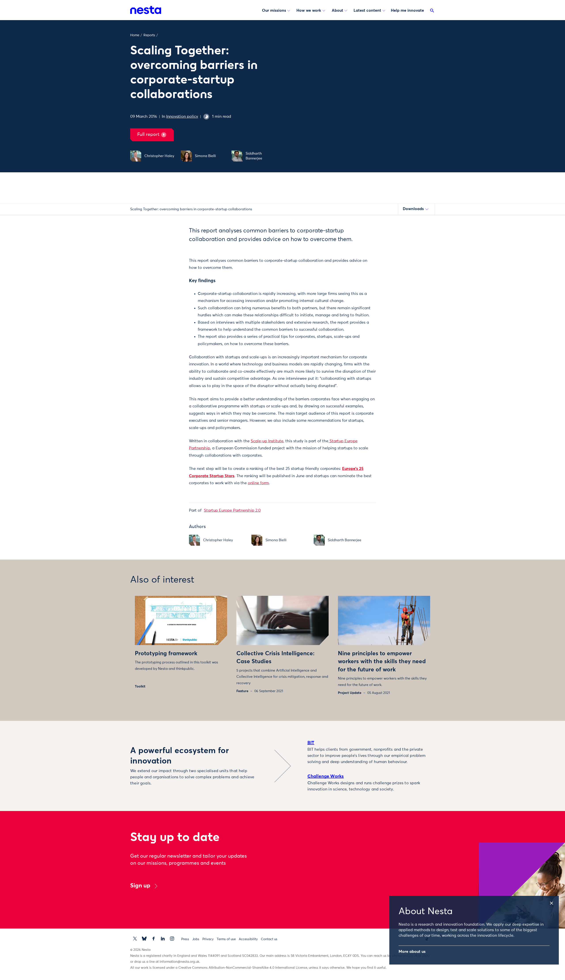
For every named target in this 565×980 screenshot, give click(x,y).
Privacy (208, 939)
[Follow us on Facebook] (153, 938)
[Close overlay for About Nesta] (554, 902)
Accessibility (248, 939)
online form (258, 483)
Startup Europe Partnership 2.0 (232, 511)
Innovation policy (182, 117)
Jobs (195, 939)
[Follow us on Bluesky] (144, 938)
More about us (412, 952)
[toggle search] (432, 11)
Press (185, 939)
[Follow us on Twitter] (135, 938)
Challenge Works (325, 776)
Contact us (269, 939)
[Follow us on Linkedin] (162, 938)
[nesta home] (145, 10)
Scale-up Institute (267, 441)
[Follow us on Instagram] (172, 938)
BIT (311, 743)
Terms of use (226, 939)
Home (134, 35)
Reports (149, 35)
